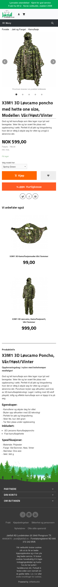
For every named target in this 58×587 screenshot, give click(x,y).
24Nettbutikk (34, 581)
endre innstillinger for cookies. (29, 576)
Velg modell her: (8, 162)
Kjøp (21, 175)
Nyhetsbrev (19, 528)
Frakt (8, 522)
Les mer (34, 573)
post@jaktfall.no (21, 538)
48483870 (7, 538)
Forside (5, 29)
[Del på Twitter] (23, 196)
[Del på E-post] (35, 196)
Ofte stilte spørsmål (37, 528)
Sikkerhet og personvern (43, 522)
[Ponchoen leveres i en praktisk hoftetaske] (29, 59)
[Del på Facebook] (29, 196)
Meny (8, 22)
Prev (7, 61)
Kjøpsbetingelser (21, 522)
